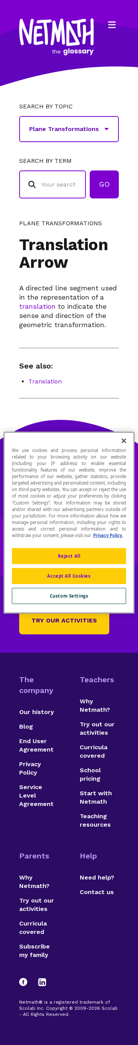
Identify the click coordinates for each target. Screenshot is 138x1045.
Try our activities (64, 620)
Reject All (69, 556)
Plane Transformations (60, 223)
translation (37, 306)
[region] (69, 523)
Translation (45, 381)
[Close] (123, 440)
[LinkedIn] (42, 982)
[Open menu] (112, 24)
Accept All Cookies (68, 575)
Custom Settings (69, 595)
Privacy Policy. (108, 535)
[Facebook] (26, 982)
